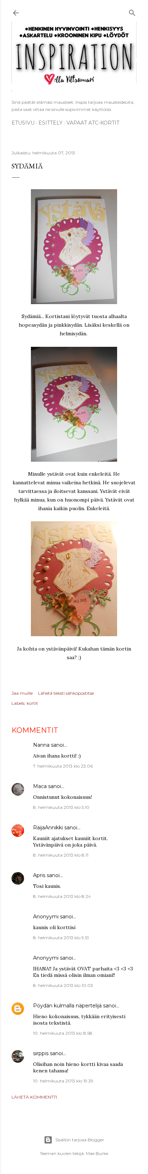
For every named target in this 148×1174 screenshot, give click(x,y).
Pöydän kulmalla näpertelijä (67, 1005)
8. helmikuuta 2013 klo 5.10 (61, 807)
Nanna (41, 745)
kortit (32, 703)
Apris (39, 875)
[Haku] (132, 11)
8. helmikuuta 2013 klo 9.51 (61, 937)
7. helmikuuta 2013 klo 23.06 (63, 766)
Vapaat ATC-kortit (92, 123)
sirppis (40, 1053)
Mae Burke (97, 1153)
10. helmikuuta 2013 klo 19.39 (63, 1081)
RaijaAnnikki (48, 827)
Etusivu (22, 123)
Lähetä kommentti (34, 1097)
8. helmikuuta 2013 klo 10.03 (63, 985)
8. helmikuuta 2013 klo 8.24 (62, 896)
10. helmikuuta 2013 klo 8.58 (62, 1033)
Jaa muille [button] (22, 693)
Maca (40, 786)
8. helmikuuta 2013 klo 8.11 (60, 855)
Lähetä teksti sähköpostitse (66, 693)
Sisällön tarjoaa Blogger (79, 1139)
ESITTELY (50, 123)
